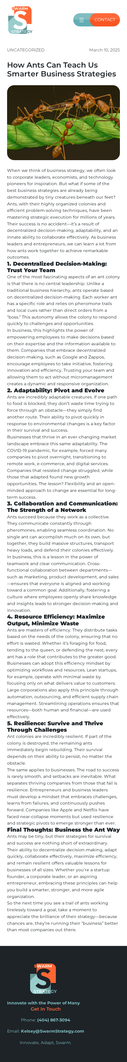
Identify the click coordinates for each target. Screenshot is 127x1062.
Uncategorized (26, 50)
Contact (105, 19)
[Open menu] (81, 20)
